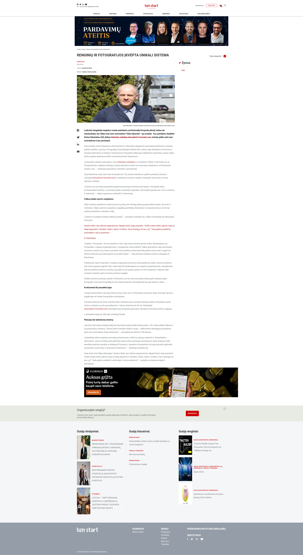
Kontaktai (165, 535)
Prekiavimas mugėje (138, 464)
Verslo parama (210, 468)
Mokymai (112, 14)
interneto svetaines (126, 162)
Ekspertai (130, 14)
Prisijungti (211, 5)
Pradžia (79, 49)
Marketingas (98, 440)
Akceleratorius (201, 440)
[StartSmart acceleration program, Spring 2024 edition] (185, 493)
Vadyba (84, 49)
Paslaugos (183, 14)
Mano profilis (137, 532)
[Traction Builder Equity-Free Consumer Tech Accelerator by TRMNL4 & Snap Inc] (185, 445)
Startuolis (97, 466)
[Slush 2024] (185, 469)
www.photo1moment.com (139, 137)
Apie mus (165, 541)
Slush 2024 (199, 472)
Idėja (183, 70)
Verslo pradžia (91, 72)
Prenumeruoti (199, 5)
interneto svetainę (119, 137)
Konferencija (215, 466)
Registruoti (192, 413)
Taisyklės (165, 544)
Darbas (164, 538)
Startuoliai (148, 14)
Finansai (96, 494)
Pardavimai (134, 437)
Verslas (96, 14)
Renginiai (166, 14)
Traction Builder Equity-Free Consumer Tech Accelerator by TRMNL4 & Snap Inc (207, 447)
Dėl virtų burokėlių (137, 454)
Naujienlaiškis (204, 14)
